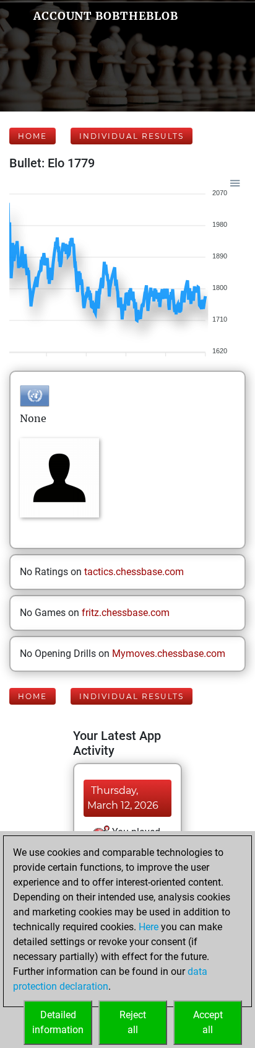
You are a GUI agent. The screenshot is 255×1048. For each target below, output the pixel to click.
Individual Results (131, 136)
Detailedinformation (58, 1022)
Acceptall (208, 1022)
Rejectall (132, 1022)
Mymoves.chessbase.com (168, 653)
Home (32, 136)
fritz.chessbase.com (126, 613)
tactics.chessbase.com (134, 572)
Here (148, 927)
